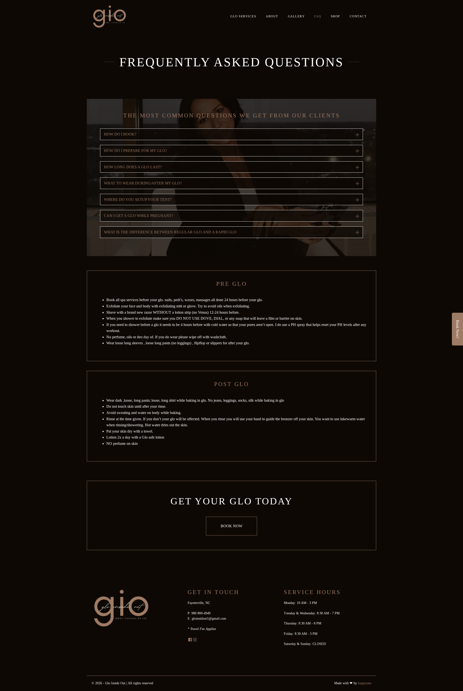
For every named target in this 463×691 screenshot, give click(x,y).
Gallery (296, 16)
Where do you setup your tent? (138, 199)
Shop (335, 16)
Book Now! (458, 329)
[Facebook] (190, 640)
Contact (358, 16)
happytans (364, 683)
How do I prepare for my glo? (135, 151)
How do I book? (120, 134)
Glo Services (243, 16)
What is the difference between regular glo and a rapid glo (170, 232)
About (272, 16)
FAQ (317, 16)
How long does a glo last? (133, 167)
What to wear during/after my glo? (143, 183)
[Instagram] (195, 640)
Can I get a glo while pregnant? (138, 216)
